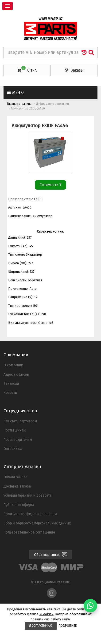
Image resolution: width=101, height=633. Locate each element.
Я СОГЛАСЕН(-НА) (40, 626)
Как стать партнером (20, 421)
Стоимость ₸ (50, 184)
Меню (17, 92)
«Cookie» (46, 614)
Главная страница (19, 104)
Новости (10, 392)
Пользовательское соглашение (29, 532)
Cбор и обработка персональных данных (37, 523)
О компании (13, 365)
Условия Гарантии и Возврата (27, 495)
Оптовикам (13, 448)
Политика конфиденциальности (30, 513)
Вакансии (11, 383)
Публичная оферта (19, 504)
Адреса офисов (16, 374)
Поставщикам (15, 430)
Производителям (18, 439)
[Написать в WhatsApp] (90, 605)
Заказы (76, 70)
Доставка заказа (17, 486)
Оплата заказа (15, 476)
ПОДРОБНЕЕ (67, 625)
